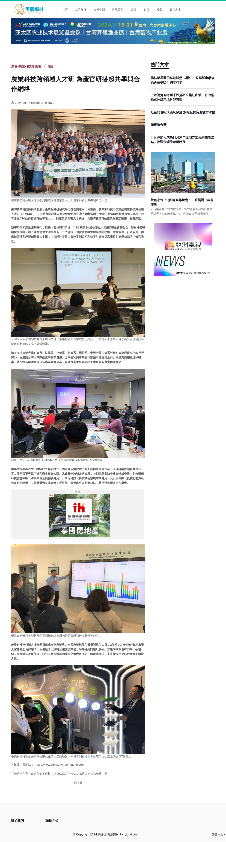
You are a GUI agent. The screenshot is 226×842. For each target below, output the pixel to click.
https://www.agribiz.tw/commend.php (59, 764)
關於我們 (17, 821)
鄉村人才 (175, 9)
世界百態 (117, 9)
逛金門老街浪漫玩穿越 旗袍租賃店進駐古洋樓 (183, 112)
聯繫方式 (52, 821)
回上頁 (78, 782)
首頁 (65, 9)
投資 (159, 9)
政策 (146, 9)
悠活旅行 (80, 9)
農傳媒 (49, 102)
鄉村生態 (99, 9)
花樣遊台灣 (158, 125)
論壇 (133, 9)
